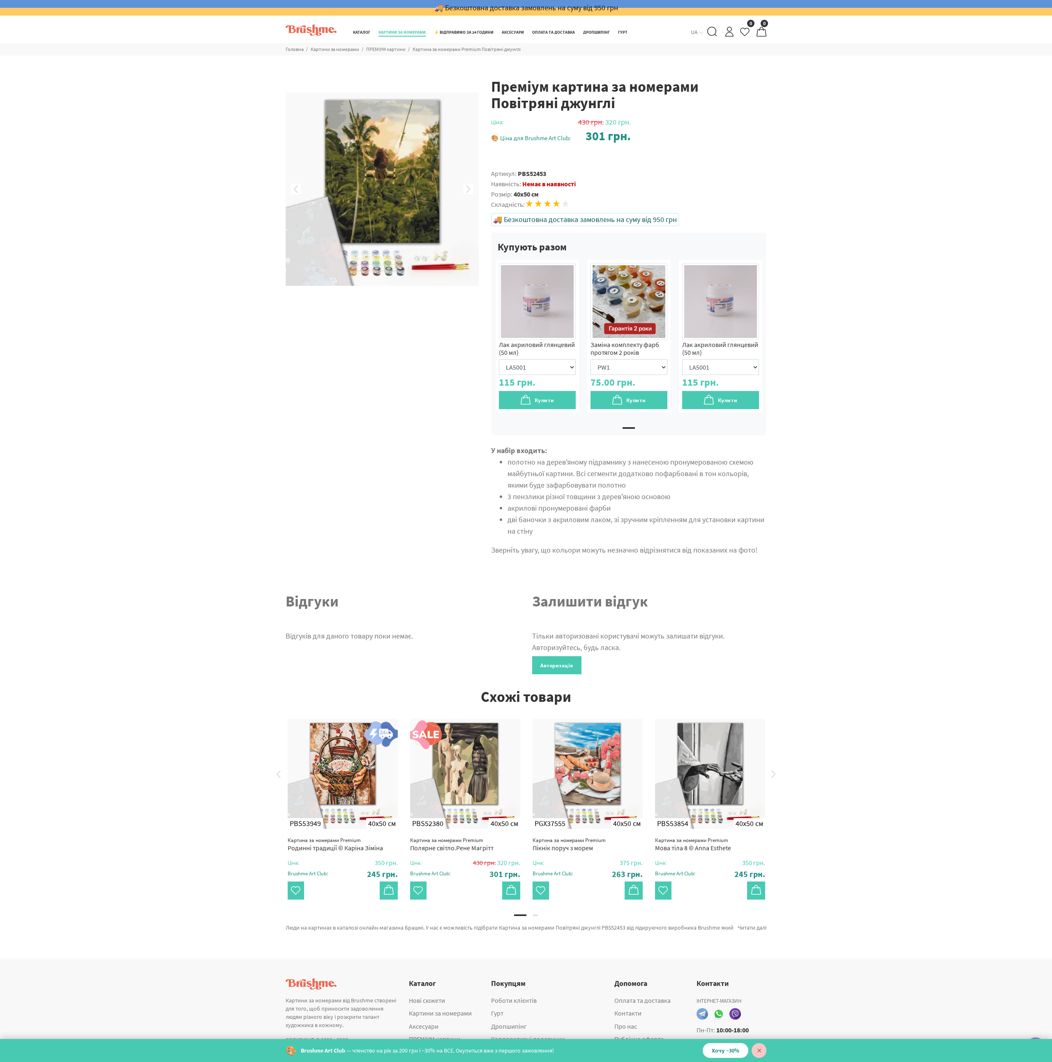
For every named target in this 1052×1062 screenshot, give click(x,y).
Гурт (497, 1013)
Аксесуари (423, 1026)
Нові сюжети (427, 1000)
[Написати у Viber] (735, 1014)
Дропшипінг (509, 1026)
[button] (561, 135)
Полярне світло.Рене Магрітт (452, 844)
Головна (295, 49)
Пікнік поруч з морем (569, 844)
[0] (745, 34)
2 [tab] (535, 915)
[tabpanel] (537, 336)
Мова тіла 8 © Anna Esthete (693, 844)
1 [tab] (629, 428)
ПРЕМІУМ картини (386, 49)
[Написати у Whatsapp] (718, 1014)
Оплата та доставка (642, 1000)
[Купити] (389, 891)
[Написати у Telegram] (702, 1014)
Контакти (627, 1013)
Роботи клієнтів (514, 1000)
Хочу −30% (725, 1050)
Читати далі (752, 927)
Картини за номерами (335, 49)
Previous (296, 189)
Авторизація (556, 665)
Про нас (625, 1026)
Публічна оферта (639, 1039)
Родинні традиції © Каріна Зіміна (335, 844)
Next (468, 189)
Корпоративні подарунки (528, 1039)
